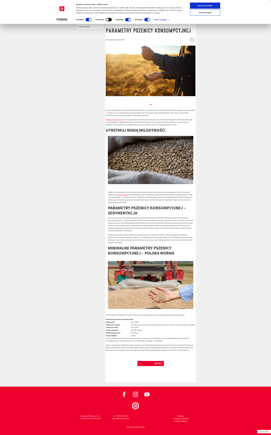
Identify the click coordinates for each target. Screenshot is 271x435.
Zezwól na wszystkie (205, 5)
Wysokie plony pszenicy (114, 120)
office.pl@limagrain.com (120, 418)
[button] (112, 76)
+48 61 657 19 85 (122, 416)
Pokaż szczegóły (160, 20)
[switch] (109, 19)
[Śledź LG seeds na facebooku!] (124, 394)
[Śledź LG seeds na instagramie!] (135, 394)
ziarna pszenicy (122, 195)
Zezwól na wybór (205, 12)
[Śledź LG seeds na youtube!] (147, 394)
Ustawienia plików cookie (135, 427)
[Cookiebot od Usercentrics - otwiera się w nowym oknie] (62, 19)
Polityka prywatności (180, 418)
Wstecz (158, 363)
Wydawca (181, 416)
